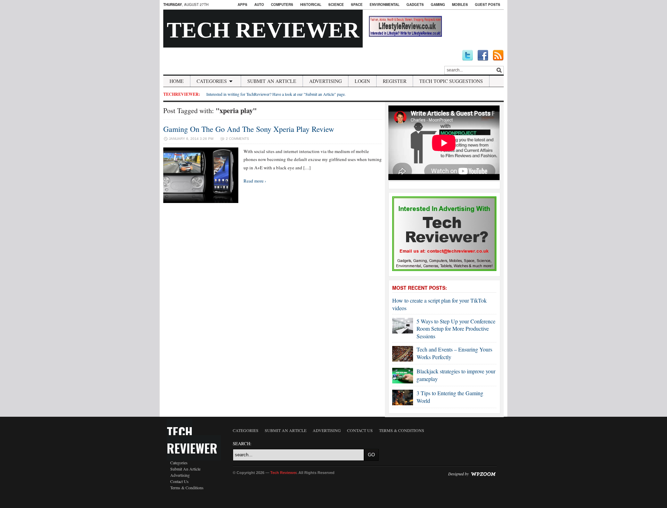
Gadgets (415, 4)
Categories (212, 81)
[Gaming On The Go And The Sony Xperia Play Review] (200, 201)
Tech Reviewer (263, 30)
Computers (282, 4)
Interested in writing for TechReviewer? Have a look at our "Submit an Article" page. (276, 94)
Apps (242, 4)
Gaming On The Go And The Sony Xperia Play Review (248, 129)
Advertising (325, 81)
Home (177, 81)
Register (394, 81)
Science (336, 4)
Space (357, 4)
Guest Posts (487, 4)
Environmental (385, 4)
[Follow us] (467, 55)
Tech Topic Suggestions (451, 81)
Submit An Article (271, 81)
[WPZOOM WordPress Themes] (483, 473)
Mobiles (460, 4)
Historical (310, 4)
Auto (259, 4)
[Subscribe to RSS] (498, 55)
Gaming (438, 4)
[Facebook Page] (482, 55)
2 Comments (237, 139)
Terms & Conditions (187, 487)
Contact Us (179, 481)
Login (362, 81)
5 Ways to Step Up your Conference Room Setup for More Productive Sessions (456, 329)
